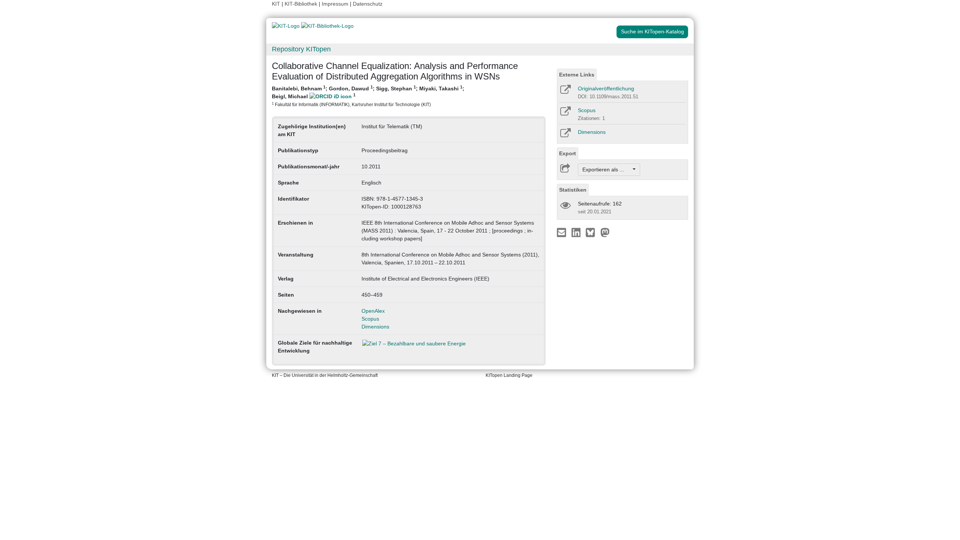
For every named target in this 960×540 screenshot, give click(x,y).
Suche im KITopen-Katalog (652, 31)
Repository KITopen (301, 49)
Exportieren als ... (607, 169)
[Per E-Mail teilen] (562, 232)
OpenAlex (373, 311)
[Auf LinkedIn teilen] (577, 232)
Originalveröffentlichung (606, 89)
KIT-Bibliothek (302, 4)
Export (567, 153)
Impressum (335, 4)
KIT (276, 4)
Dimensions (375, 327)
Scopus (370, 319)
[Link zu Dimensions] (565, 135)
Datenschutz (367, 4)
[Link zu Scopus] (565, 114)
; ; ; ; (368, 96)
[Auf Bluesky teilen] (592, 232)
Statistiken (572, 190)
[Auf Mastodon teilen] (605, 232)
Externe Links (576, 75)
